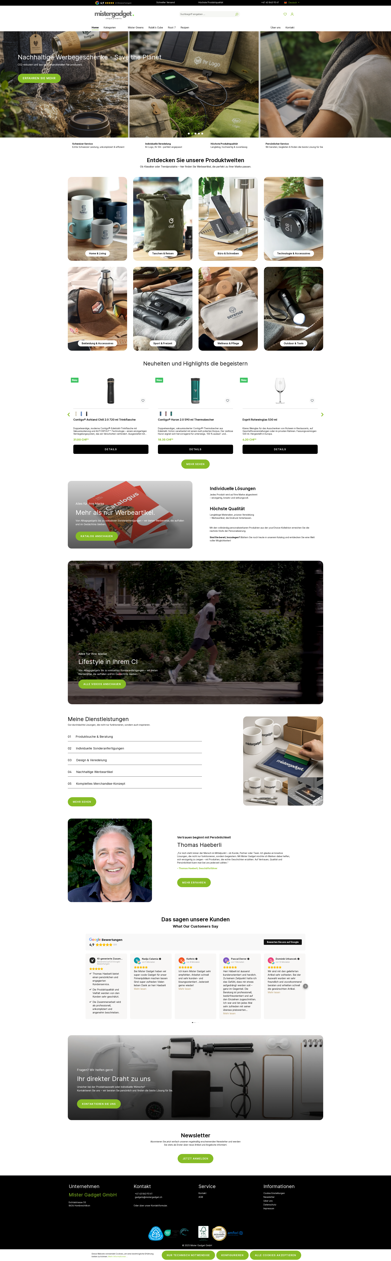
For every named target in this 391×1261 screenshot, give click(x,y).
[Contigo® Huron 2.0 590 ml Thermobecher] (195, 391)
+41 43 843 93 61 (270, 2)
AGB (201, 1197)
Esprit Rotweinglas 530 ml (260, 419)
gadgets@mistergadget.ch (148, 1197)
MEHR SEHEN (195, 464)
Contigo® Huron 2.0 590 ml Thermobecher (186, 419)
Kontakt (202, 1193)
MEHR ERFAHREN (194, 882)
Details (111, 449)
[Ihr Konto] (292, 14)
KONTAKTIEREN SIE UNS (99, 1103)
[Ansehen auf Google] (137, 960)
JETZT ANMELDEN (195, 1158)
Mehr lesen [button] (140, 988)
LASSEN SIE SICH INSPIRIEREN (226, 116)
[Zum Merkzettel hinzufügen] (143, 401)
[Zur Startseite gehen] (114, 13)
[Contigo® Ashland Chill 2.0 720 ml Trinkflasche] (110, 391)
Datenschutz (269, 1204)
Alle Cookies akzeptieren (275, 1255)
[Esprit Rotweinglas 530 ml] (280, 391)
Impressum (268, 1208)
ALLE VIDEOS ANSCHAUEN (102, 684)
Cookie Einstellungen (274, 1193)
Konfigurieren (232, 1255)
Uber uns (268, 1200)
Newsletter (269, 1197)
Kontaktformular (159, 1205)
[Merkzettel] (285, 14)
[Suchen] (236, 14)
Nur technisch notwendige (188, 1255)
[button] (85, 986)
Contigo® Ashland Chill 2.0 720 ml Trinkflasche (104, 419)
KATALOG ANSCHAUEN (97, 536)
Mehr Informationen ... (118, 1256)
